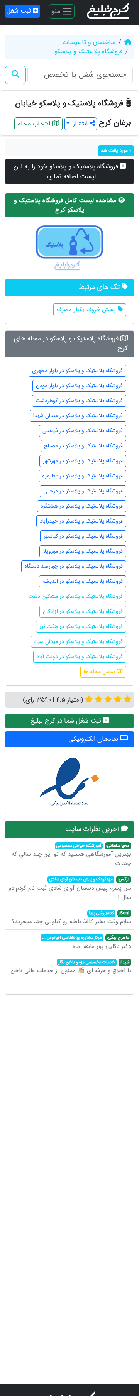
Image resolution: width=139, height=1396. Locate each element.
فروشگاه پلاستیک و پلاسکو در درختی (83, 491)
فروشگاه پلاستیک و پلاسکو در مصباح (83, 446)
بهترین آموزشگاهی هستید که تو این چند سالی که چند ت (71, 855)
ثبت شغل (20, 11)
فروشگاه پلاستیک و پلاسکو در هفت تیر (81, 626)
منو (56, 10)
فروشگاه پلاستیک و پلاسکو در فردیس (82, 430)
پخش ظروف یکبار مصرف (87, 309)
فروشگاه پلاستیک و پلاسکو (88, 51)
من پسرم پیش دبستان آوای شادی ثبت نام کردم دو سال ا (69, 889)
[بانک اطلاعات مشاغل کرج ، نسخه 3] (108, 11)
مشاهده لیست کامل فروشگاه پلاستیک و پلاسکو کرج (66, 205)
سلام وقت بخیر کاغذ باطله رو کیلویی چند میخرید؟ (71, 918)
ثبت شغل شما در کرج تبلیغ (67, 721)
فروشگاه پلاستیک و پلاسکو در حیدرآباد (81, 521)
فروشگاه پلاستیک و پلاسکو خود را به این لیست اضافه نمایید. (67, 171)
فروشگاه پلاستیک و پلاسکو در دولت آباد (80, 656)
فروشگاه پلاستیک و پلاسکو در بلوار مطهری (77, 370)
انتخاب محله (35, 124)
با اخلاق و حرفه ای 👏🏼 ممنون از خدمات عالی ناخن (71, 972)
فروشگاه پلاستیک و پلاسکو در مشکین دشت (75, 596)
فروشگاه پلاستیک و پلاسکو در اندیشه (82, 581)
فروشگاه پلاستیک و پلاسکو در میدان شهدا (78, 415)
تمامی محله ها (100, 671)
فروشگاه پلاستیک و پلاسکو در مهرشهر (83, 461)
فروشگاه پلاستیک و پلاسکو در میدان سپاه (78, 641)
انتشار (80, 124)
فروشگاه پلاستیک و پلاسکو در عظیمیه (82, 476)
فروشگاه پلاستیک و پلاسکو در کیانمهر (83, 536)
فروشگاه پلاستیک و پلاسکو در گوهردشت (79, 400)
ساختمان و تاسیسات (89, 42)
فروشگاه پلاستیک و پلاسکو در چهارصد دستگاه (74, 566)
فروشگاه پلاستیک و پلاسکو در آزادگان (83, 611)
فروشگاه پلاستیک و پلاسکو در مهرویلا (83, 551)
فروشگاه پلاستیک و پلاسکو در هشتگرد (82, 506)
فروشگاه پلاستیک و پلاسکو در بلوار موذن (79, 385)
